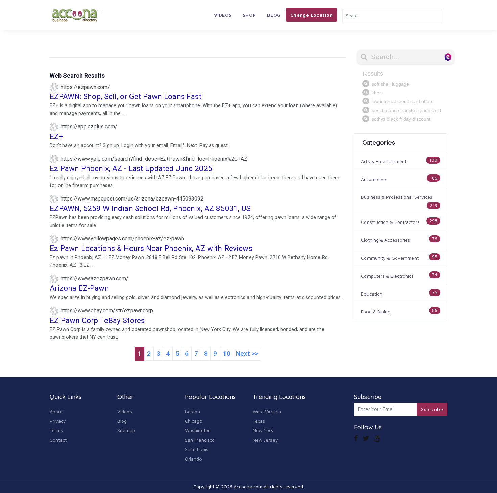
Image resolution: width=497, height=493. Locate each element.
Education (371, 294)
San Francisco (200, 440)
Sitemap (126, 430)
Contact (58, 440)
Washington (198, 430)
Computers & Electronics (387, 276)
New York (263, 430)
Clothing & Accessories (385, 240)
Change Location (311, 15)
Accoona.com (248, 486)
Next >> (247, 353)
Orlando (193, 459)
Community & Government (390, 258)
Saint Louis (196, 449)
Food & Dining (375, 311)
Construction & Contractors (390, 222)
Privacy (58, 421)
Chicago (193, 421)
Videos (222, 15)
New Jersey (265, 440)
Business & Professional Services (396, 197)
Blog (273, 15)
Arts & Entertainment (383, 161)
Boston (192, 411)
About (56, 411)
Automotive (373, 179)
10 (226, 353)
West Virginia (267, 411)
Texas (259, 421)
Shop (249, 15)
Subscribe (432, 409)
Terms (56, 430)
